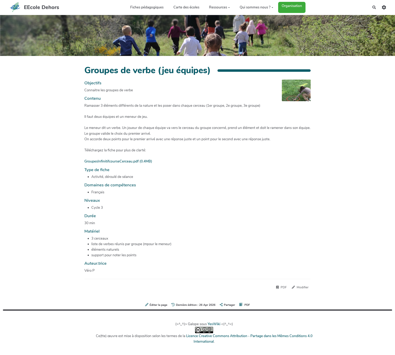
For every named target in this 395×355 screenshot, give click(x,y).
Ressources (218, 7)
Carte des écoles (186, 7)
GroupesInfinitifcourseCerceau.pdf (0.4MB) (118, 161)
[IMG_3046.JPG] (294, 92)
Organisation (292, 5)
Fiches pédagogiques (147, 7)
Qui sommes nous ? (255, 7)
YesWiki (214, 324)
